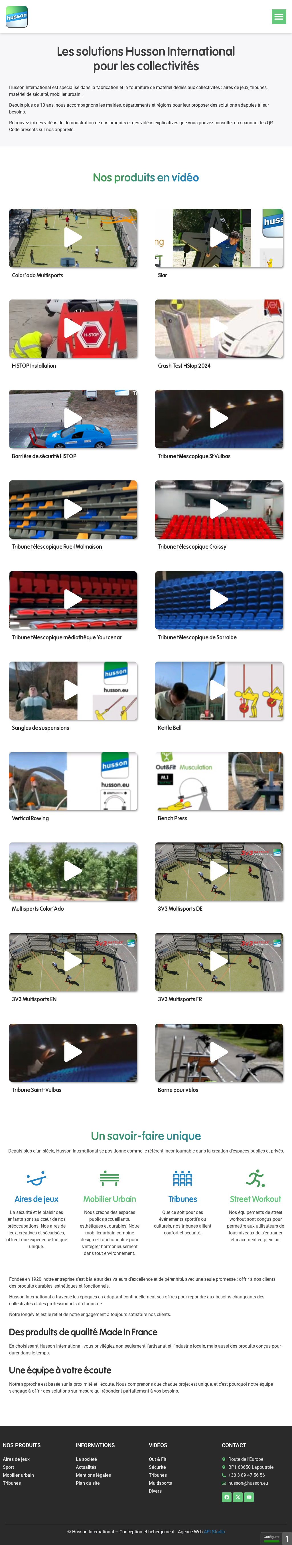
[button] (279, 16)
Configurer (271, 1537)
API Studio (214, 1531)
